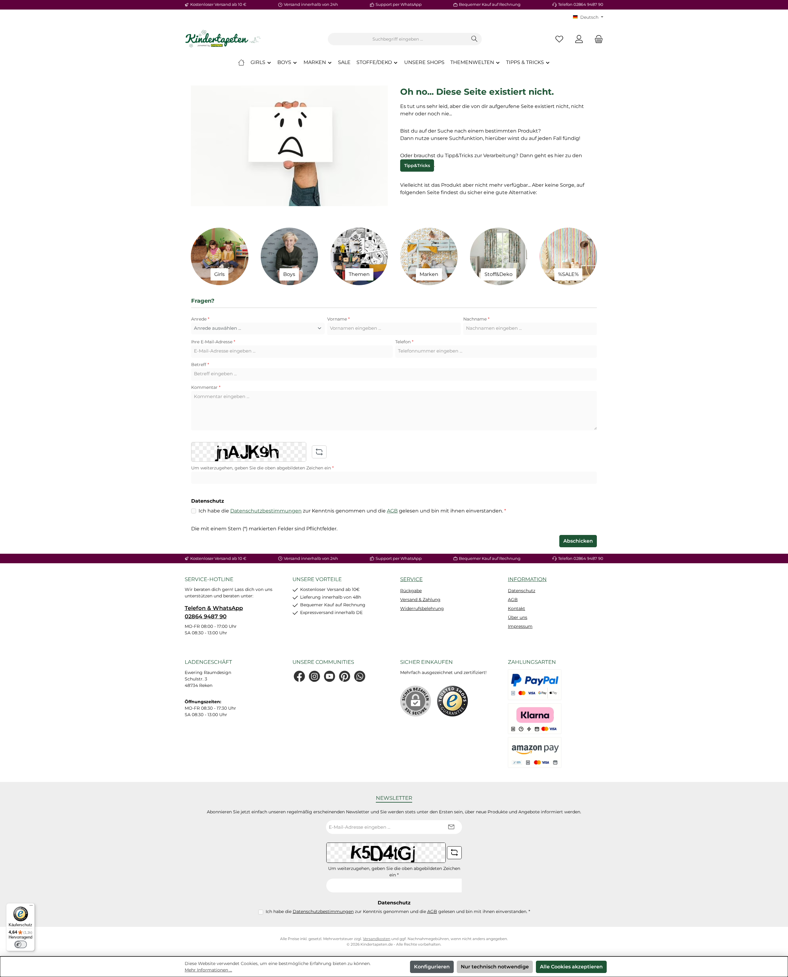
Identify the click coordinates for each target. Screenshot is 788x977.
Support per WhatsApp (399, 4)
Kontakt (516, 608)
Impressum (520, 626)
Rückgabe (411, 590)
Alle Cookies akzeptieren (571, 967)
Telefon (404, 342)
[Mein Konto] (579, 39)
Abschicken (578, 541)
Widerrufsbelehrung (422, 608)
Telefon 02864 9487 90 (580, 4)
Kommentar (205, 387)
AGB (392, 511)
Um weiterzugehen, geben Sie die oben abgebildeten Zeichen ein (262, 468)
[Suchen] (474, 39)
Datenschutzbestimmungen (266, 511)
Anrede (200, 319)
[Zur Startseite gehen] (223, 39)
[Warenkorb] (596, 39)
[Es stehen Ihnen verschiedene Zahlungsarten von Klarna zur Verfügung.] (534, 718)
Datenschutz (521, 590)
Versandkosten (376, 938)
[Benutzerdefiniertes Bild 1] (452, 701)
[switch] (20, 944)
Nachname (476, 319)
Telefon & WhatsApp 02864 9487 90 (214, 612)
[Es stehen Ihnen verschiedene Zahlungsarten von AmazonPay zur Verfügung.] (534, 752)
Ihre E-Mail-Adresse (213, 342)
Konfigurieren (432, 967)
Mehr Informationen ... (208, 970)
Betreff (200, 364)
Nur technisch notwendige (495, 967)
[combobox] (398, 39)
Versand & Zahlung (420, 599)
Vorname (338, 319)
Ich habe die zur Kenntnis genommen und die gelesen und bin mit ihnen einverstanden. (352, 511)
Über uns (517, 617)
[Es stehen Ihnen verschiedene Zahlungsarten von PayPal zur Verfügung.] (534, 684)
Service (411, 579)
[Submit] (451, 827)
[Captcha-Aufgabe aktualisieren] (319, 451)
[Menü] (31, 907)
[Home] (241, 62)
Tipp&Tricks (417, 165)
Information (527, 579)
